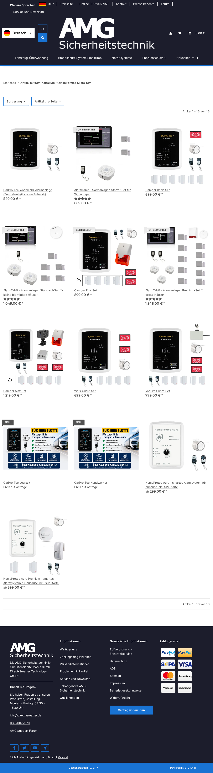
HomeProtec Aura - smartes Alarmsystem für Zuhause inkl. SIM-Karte (175, 485)
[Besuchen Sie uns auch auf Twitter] (24, 748)
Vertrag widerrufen (131, 710)
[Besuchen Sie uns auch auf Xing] (45, 748)
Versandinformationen (74, 664)
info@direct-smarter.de (25, 715)
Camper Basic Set (157, 190)
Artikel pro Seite (46, 101)
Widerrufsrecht (120, 697)
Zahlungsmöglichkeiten (75, 657)
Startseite (66, 4)
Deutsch (19, 33)
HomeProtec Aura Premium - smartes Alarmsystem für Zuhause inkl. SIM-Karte (31, 581)
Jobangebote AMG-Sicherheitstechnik (73, 688)
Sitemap (115, 675)
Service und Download (28, 11)
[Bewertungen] (82, 198)
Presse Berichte (143, 4)
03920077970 (20, 723)
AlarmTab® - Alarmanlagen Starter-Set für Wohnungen (102, 192)
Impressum (117, 683)
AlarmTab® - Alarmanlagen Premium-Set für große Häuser (174, 292)
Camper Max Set (14, 391)
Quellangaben (69, 697)
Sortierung (14, 101)
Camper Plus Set (85, 290)
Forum (165, 4)
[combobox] (18, 33)
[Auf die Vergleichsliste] (49, 130)
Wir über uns (68, 649)
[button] (170, 33)
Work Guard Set (85, 391)
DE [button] (50, 4)
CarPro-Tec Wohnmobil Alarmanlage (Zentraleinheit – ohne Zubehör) (27, 192)
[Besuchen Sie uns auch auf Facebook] (14, 748)
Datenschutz (118, 661)
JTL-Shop (190, 767)
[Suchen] (42, 37)
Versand (63, 757)
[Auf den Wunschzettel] (60, 130)
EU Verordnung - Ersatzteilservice (121, 651)
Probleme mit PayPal (74, 671)
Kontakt (121, 4)
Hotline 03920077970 (94, 4)
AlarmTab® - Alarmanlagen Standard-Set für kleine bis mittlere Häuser (33, 292)
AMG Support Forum (23, 730)
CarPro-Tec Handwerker (90, 482)
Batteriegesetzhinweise (125, 690)
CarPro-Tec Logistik (16, 482)
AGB (113, 668)
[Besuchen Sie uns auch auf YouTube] (35, 748)
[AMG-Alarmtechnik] (31, 649)
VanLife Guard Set (157, 391)
